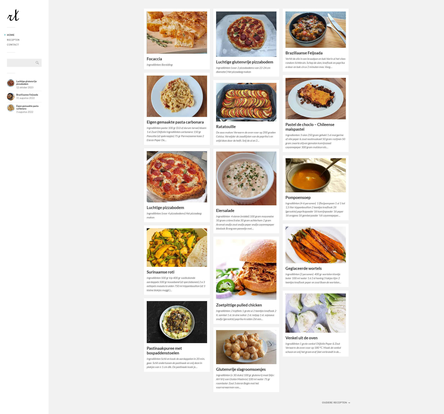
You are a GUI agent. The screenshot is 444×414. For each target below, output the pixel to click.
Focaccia (154, 58)
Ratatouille (226, 126)
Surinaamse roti (160, 272)
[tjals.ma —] (24, 15)
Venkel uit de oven (301, 337)
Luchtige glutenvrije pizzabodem (244, 62)
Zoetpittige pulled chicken (239, 305)
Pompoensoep (298, 197)
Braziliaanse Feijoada (304, 53)
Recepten (13, 39)
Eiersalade (225, 210)
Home (10, 35)
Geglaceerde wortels (303, 268)
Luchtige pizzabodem (165, 207)
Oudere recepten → (336, 402)
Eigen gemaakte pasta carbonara (175, 122)
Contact (13, 44)
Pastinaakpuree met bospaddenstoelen (164, 350)
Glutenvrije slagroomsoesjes (241, 369)
